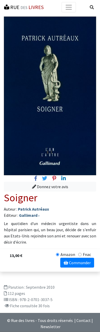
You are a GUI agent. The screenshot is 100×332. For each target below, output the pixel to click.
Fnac (87, 254)
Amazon (68, 254)
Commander (79, 262)
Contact (83, 320)
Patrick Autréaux (33, 209)
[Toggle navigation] (69, 7)
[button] (92, 7)
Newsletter (51, 326)
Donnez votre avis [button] (52, 186)
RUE (26, 7)
